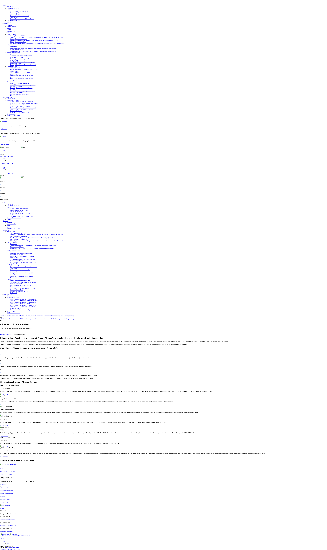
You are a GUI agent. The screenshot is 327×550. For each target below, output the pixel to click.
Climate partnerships (60, 315)
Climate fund (21, 54)
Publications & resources (13, 115)
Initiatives (6, 32)
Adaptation (17, 315)
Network (5, 23)
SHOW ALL (13, 80)
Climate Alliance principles (14, 8)
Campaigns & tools (12, 66)
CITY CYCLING (23, 68)
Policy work (33, 47)
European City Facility (21, 87)
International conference (13, 100)
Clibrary (13, 30)
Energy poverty (70, 315)
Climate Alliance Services (14, 20)
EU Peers (22, 90)
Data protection (11, 549)
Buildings (22, 315)
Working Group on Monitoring (37, 42)
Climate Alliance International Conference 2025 (23, 105)
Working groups (11, 34)
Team (8, 9)
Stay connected (11, 114)
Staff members (22, 18)
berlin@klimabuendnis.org (7, 531)
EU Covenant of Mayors (33, 50)
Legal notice (3, 549)
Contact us (4, 129)
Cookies (18, 549)
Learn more (4, 394)
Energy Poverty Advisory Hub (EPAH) (23, 84)
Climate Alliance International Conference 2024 (23, 108)
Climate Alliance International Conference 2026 (23, 102)
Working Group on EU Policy (36, 36)
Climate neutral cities (49, 315)
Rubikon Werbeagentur (12, 547)
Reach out (4, 136)
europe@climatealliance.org (7, 519)
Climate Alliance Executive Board (19, 12)
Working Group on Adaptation (34, 39)
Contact (2, 535)
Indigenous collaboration (13, 52)
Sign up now (5, 144)
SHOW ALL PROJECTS (8, 464)
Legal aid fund (22, 61)
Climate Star (21, 74)
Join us (9, 28)
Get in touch (4, 121)
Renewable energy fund (22, 58)
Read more (4, 415)
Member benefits (11, 26)
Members (9, 25)
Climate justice (40, 315)
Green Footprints (20, 71)
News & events (7, 97)
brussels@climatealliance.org (8, 525)
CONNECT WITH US (6, 156)
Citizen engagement (30, 315)
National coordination (20, 15)
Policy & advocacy (12, 45)
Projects (9, 81)
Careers (9, 22)
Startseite (2, 334)
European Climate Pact (19, 93)
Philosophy (10, 6)
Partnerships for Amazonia (23, 64)
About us (5, 5)
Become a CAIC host (20, 111)
